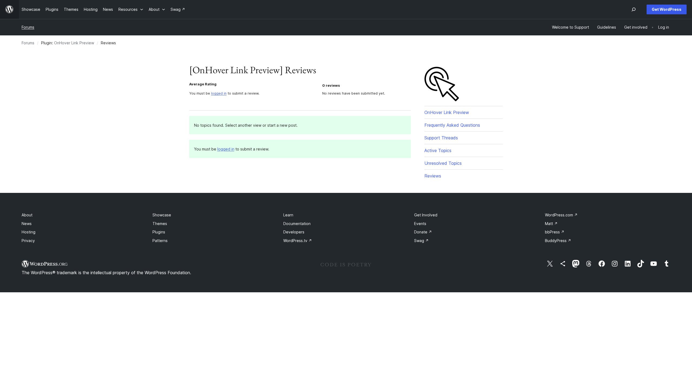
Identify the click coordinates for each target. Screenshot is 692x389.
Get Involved (425, 215)
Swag (421, 240)
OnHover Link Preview (74, 43)
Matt (551, 223)
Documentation (297, 223)
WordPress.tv (297, 240)
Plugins (158, 232)
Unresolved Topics (443, 163)
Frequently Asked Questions (452, 125)
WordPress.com (561, 215)
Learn (288, 215)
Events (420, 223)
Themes (159, 223)
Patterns (160, 240)
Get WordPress (666, 9)
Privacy (28, 240)
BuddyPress (558, 240)
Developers (293, 232)
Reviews (432, 176)
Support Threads (441, 137)
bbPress (554, 232)
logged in (219, 93)
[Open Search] (633, 9)
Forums (28, 27)
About (27, 215)
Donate (423, 232)
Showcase (161, 215)
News (27, 223)
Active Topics (437, 150)
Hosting (28, 232)
